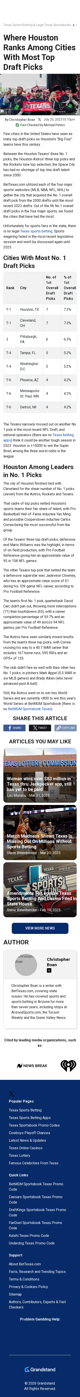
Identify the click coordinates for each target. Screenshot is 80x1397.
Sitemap (15, 1294)
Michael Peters (54, 125)
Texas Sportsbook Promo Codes (34, 1125)
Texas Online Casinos (25, 1148)
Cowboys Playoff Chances (29, 1133)
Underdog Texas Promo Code (32, 1243)
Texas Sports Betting (25, 1110)
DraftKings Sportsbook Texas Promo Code (37, 1212)
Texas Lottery (19, 1155)
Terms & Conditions (24, 1279)
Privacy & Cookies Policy (28, 1287)
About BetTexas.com (25, 1264)
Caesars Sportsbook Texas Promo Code (35, 1199)
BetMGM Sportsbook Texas (29, 709)
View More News (40, 928)
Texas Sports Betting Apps (30, 1118)
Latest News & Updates (27, 1140)
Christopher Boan (22, 119)
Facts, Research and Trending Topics (37, 1272)
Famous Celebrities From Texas (33, 1163)
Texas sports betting (36, 231)
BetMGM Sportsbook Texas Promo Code (36, 1186)
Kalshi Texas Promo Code (29, 1236)
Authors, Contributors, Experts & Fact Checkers (37, 1304)
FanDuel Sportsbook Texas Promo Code (35, 1225)
